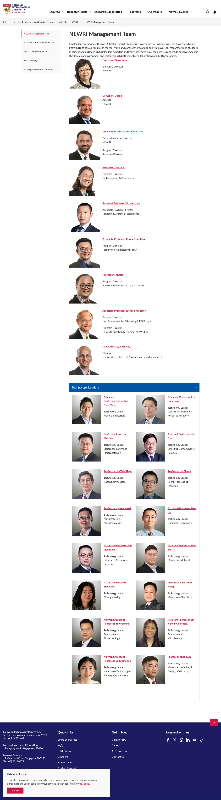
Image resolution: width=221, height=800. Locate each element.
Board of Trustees (67, 739)
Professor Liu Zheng (179, 471)
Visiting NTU (119, 739)
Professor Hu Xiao (112, 274)
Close (15, 790)
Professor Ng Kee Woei (117, 508)
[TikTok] (201, 740)
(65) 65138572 (15, 761)
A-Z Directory (119, 750)
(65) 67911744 (15, 737)
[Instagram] (181, 740)
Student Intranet (67, 768)
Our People (154, 11)
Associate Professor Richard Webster (124, 310)
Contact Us (118, 756)
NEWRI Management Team (99, 21)
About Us (55, 11)
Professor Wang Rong (114, 59)
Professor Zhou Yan (113, 167)
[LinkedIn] (188, 740)
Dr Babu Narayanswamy (116, 346)
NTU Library (64, 750)
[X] (174, 740)
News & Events (178, 11)
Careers (116, 745)
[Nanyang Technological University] (26, 8)
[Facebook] (168, 740)
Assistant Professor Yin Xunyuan (121, 203)
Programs (134, 11)
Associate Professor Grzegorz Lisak (122, 131)
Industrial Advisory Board (36, 51)
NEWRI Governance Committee (39, 42)
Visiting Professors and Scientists (39, 69)
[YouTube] (195, 740)
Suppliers (63, 756)
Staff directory (30, 60)
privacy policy (82, 783)
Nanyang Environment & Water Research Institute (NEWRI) (45, 21)
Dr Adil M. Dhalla (112, 95)
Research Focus (77, 11)
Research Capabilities (108, 11)
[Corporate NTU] (4, 21)
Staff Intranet (65, 762)
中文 (60, 745)
